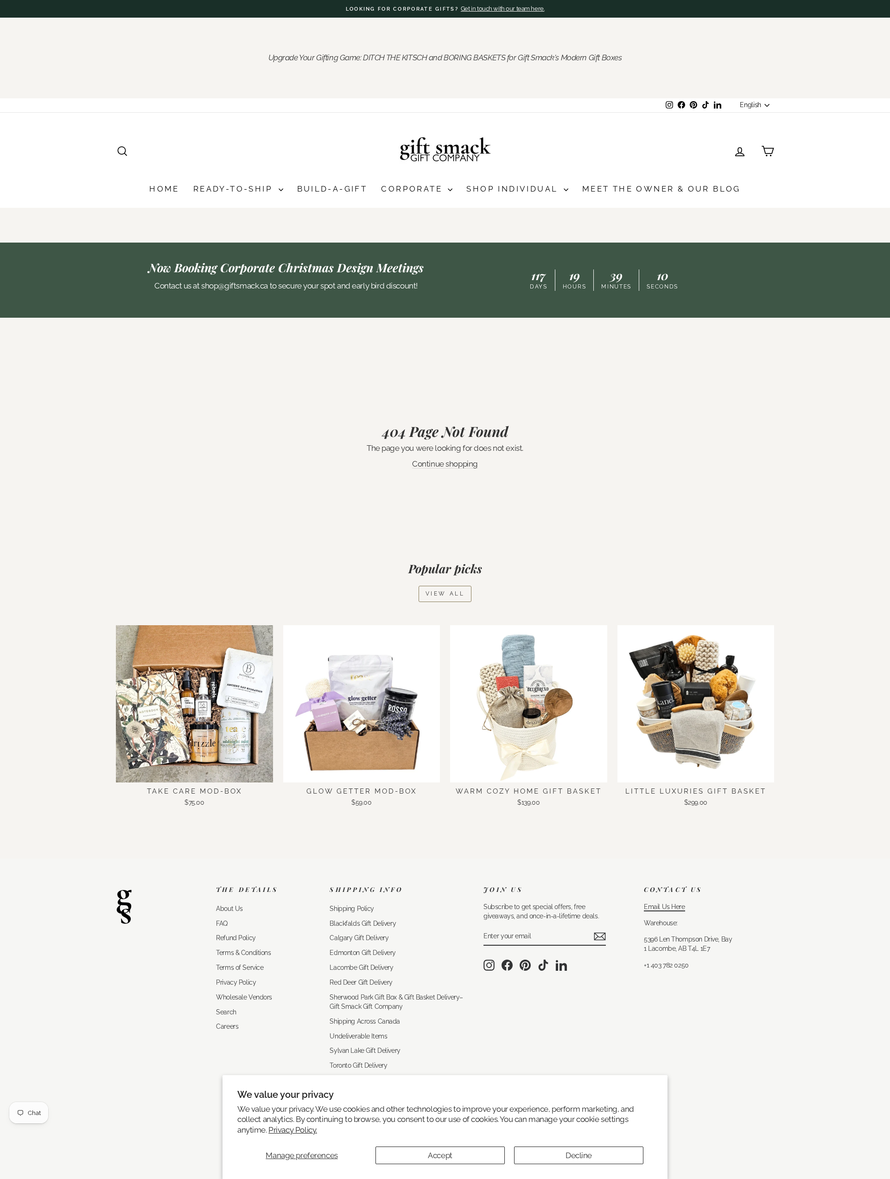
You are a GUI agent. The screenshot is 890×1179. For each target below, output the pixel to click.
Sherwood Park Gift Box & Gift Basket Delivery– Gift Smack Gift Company (396, 1001)
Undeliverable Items (358, 1036)
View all (445, 593)
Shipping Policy (352, 908)
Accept (440, 1155)
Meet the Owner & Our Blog (661, 188)
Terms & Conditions (243, 952)
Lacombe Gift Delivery (361, 967)
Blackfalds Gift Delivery (363, 923)
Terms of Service (239, 967)
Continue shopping (445, 463)
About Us (229, 908)
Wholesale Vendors (244, 997)
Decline (579, 1155)
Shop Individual (513, 188)
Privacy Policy (236, 982)
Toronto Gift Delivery (358, 1065)
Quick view (194, 772)
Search (226, 1012)
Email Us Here (664, 906)
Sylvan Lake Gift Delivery (365, 1050)
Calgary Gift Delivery (359, 938)
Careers (227, 1026)
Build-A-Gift (332, 188)
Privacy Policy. (292, 1129)
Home (164, 188)
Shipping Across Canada (365, 1021)
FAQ (222, 923)
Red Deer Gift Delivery (361, 982)
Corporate (413, 188)
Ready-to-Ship (234, 188)
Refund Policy (235, 938)
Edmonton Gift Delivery (363, 952)
